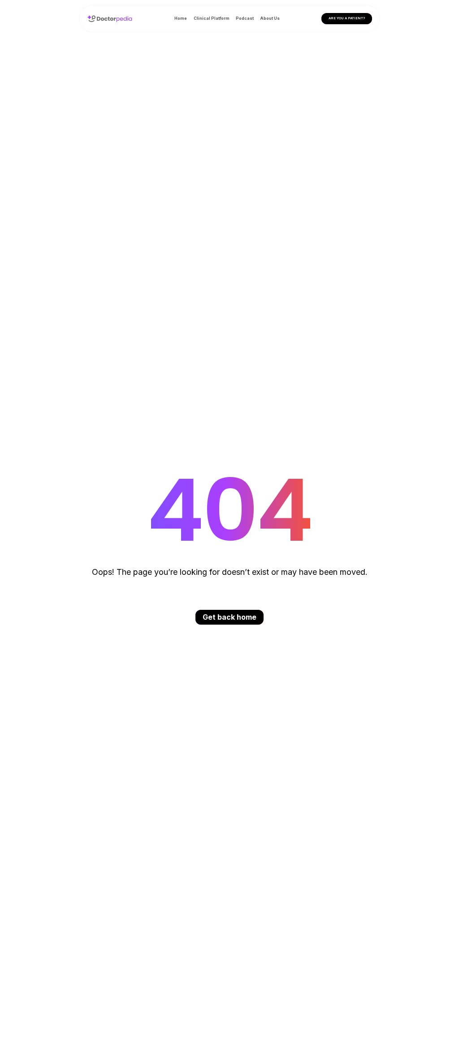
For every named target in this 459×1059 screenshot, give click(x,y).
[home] (110, 18)
